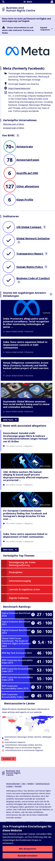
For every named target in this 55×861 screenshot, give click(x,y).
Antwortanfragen (27, 159)
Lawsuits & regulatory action (24, 589)
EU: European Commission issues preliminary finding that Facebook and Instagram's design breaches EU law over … (25, 514)
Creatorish (46, 313)
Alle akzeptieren (27, 848)
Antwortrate (24, 146)
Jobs (23, 783)
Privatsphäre (16, 572)
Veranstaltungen (13, 783)
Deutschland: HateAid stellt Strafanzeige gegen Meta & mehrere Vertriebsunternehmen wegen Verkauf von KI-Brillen (25, 437)
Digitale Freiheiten (19, 597)
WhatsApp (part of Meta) (13, 124)
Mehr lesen (8, 420)
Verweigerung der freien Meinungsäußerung (22, 564)
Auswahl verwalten (27, 855)
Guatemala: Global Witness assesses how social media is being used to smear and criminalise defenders (26, 404)
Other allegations (27, 186)
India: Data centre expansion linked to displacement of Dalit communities (25, 535)
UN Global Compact (29, 227)
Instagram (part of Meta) (13, 128)
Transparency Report (30, 253)
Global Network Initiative (33, 238)
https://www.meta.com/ (19, 88)
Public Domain (45, 466)
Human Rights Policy (29, 267)
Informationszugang (20, 580)
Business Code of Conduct (33, 278)
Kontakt (18, 786)
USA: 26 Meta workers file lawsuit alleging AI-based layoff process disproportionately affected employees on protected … (25, 476)
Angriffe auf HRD (27, 173)
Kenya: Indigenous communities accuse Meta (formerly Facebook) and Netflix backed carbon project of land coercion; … (26, 366)
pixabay (47, 395)
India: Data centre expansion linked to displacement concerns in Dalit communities (25, 344)
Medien (31, 783)
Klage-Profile (24, 199)
